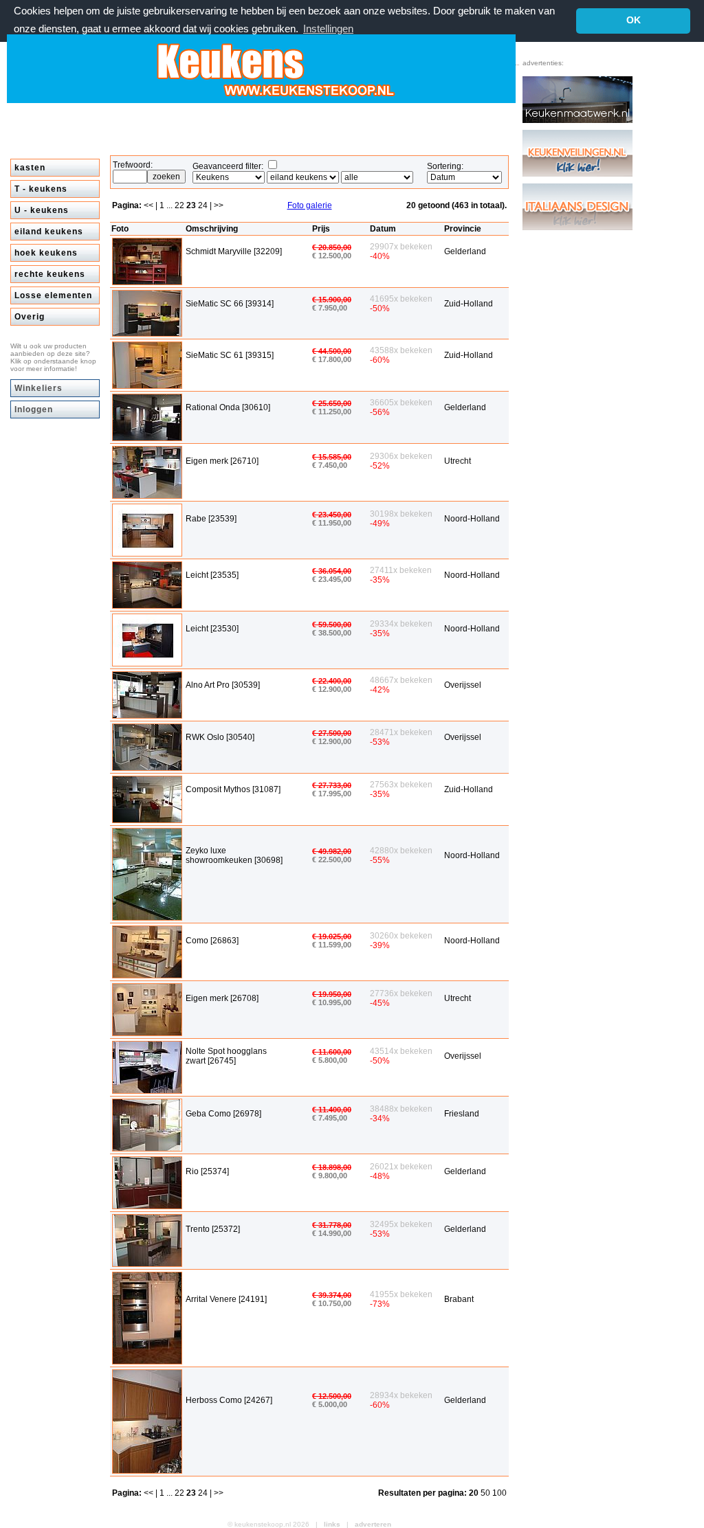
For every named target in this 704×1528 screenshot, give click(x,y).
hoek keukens (46, 253)
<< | (152, 205)
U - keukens (41, 210)
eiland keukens (48, 231)
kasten (29, 167)
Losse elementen (53, 295)
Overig (29, 317)
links (332, 1524)
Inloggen (33, 409)
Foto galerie (309, 205)
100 (499, 1493)
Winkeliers (38, 388)
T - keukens (40, 189)
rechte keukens (49, 274)
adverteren (373, 1524)
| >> (216, 205)
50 (486, 1493)
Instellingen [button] (328, 28)
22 (180, 205)
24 (204, 205)
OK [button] (633, 20)
